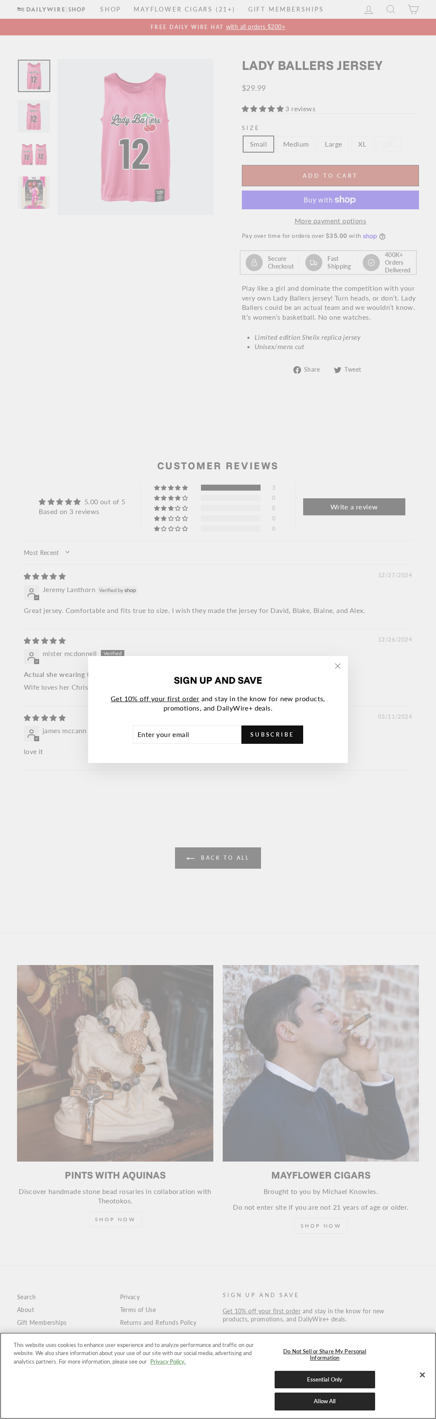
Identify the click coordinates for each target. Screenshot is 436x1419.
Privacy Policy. (168, 1361)
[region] (218, 1375)
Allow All (325, 1401)
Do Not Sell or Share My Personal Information (324, 1354)
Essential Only (324, 1379)
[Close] (422, 1375)
